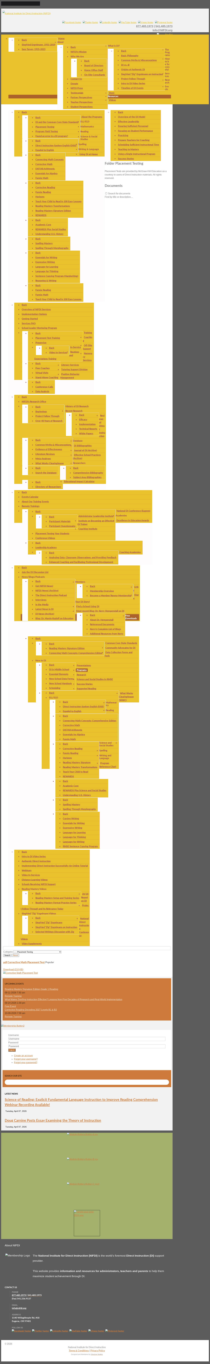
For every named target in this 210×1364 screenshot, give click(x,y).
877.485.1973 (144, 26)
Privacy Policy (97, 1350)
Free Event (10, 1006)
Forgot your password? (25, 1062)
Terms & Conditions (79, 1350)
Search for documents (119, 193)
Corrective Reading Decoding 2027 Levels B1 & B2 (31, 1010)
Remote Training (13, 996)
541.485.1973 (164, 26)
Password (13, 1042)
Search (7, 955)
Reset (15, 955)
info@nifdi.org (19, 1308)
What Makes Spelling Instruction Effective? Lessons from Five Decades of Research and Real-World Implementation (63, 999)
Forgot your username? (26, 1059)
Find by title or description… (119, 197)
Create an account (23, 1055)
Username (13, 1035)
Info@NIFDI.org (163, 30)
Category (8, 952)
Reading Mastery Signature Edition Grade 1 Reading (31, 989)
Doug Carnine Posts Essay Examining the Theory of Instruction (53, 1120)
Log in (11, 1050)
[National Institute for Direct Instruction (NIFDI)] (27, 13)
